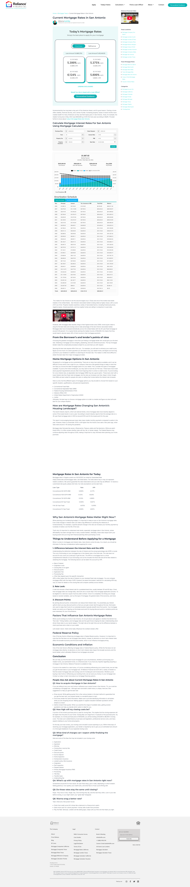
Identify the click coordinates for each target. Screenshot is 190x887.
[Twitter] (134, 881)
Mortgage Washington (128, 107)
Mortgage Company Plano (129, 42)
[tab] (78, 46)
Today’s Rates (105, 5)
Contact (161, 5)
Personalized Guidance (177, 5)
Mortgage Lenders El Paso (129, 39)
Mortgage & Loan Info (128, 89)
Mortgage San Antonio (128, 54)
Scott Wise (67, 21)
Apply (94, 5)
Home (54, 13)
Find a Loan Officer (136, 5)
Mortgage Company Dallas (129, 52)
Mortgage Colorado (127, 94)
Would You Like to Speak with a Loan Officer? (85, 92)
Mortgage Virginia (126, 104)
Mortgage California (127, 91)
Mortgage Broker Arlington (129, 44)
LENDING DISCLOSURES (85, 86)
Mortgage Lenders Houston (129, 49)
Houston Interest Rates (128, 81)
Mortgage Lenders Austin (129, 37)
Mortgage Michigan (127, 99)
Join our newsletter (124, 832)
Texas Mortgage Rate (127, 72)
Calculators (119, 5)
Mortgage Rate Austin (128, 67)
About (150, 5)
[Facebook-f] (130, 881)
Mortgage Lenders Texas (128, 57)
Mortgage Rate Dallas (127, 69)
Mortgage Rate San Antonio (129, 74)
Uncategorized (126, 109)
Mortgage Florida (126, 96)
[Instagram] (126, 881)
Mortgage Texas (63, 13)
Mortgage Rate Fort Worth (129, 64)
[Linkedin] (138, 881)
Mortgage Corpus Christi (128, 47)
